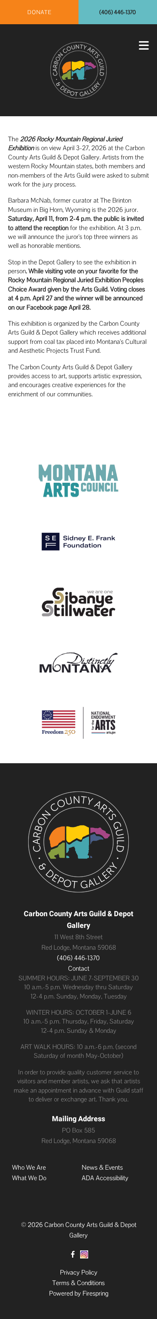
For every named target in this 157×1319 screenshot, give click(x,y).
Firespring (95, 1293)
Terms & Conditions (78, 1283)
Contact (78, 968)
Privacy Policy (78, 1272)
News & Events (102, 1167)
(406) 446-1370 (117, 12)
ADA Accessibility (105, 1178)
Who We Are (29, 1167)
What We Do (29, 1178)
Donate (39, 12)
